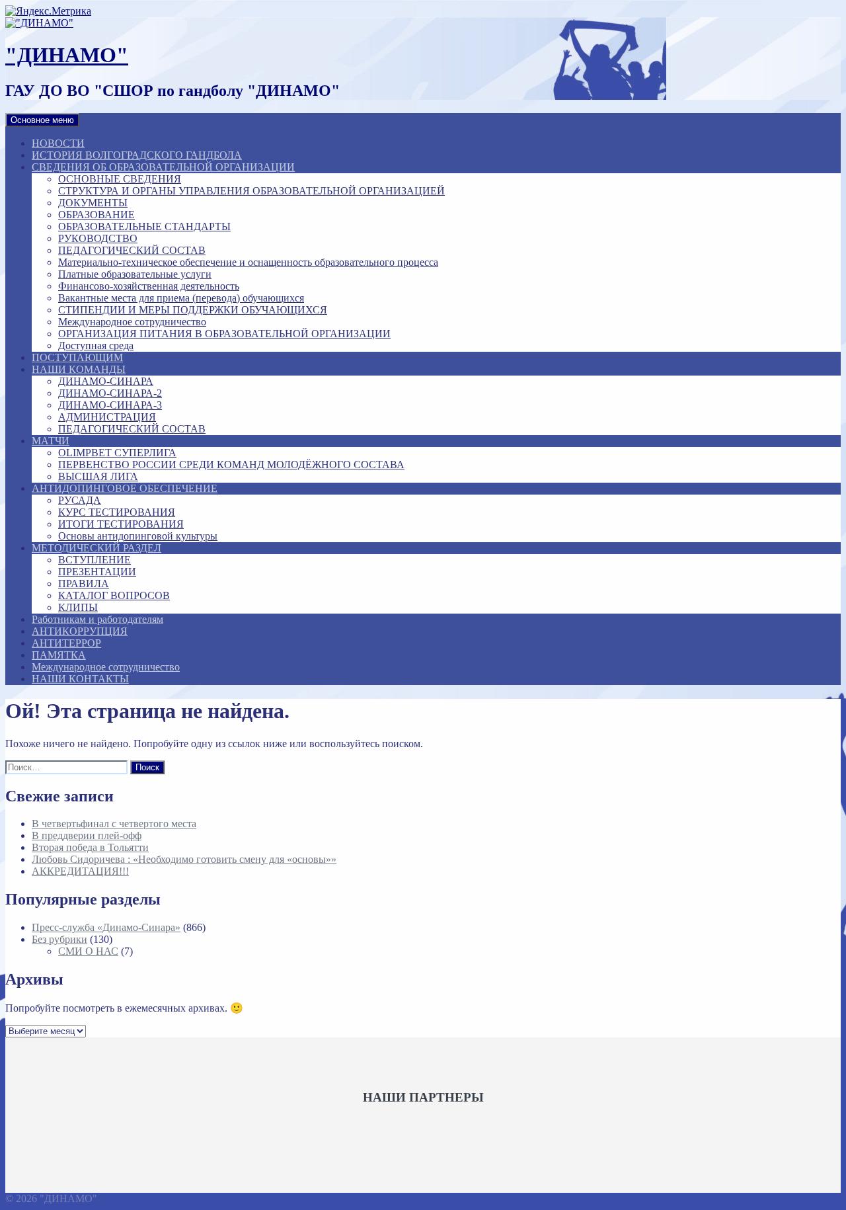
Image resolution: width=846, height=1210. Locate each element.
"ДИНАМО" (66, 55)
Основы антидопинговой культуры (137, 536)
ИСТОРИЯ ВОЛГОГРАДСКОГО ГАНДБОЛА (137, 155)
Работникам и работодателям (97, 619)
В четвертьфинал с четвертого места (114, 823)
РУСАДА (79, 500)
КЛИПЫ (78, 607)
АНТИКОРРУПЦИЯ (80, 631)
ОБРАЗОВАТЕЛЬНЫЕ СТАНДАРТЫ (144, 226)
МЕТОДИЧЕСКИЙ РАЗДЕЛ (96, 547)
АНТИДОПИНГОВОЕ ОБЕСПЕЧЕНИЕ (124, 488)
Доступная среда (96, 345)
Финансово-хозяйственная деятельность (148, 286)
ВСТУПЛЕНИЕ (94, 559)
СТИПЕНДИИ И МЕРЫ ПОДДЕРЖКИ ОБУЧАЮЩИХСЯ (192, 309)
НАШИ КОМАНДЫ (79, 369)
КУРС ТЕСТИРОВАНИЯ (116, 512)
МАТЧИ (50, 440)
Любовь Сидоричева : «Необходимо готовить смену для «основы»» (184, 859)
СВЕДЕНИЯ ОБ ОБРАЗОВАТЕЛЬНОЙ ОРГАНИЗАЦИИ (163, 167)
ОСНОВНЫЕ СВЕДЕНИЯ (119, 178)
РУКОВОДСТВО (97, 238)
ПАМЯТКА (59, 655)
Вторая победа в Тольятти (90, 847)
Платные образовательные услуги (135, 274)
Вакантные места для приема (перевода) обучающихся (181, 297)
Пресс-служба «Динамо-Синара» (106, 927)
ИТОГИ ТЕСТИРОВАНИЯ (121, 524)
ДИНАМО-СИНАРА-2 (110, 393)
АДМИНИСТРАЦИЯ (107, 417)
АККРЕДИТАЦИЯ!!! (80, 871)
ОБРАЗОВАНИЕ (96, 214)
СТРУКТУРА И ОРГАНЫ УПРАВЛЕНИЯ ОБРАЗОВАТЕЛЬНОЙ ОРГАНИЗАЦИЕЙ (251, 190)
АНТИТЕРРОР (66, 643)
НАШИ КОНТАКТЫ (80, 678)
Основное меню (42, 120)
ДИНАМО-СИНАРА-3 (110, 405)
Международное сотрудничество (132, 321)
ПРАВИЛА (83, 583)
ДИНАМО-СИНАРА (105, 381)
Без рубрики (59, 939)
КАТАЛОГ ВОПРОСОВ (114, 595)
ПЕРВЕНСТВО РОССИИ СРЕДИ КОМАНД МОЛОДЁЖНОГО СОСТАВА (231, 464)
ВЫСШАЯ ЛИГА (98, 476)
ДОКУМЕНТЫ (93, 202)
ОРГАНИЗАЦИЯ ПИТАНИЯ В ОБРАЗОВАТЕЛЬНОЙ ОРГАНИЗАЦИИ (224, 333)
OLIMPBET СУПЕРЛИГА (117, 452)
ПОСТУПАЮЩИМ (77, 357)
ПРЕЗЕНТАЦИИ (97, 571)
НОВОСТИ (58, 143)
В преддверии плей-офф (86, 835)
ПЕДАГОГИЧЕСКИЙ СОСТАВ (132, 250)
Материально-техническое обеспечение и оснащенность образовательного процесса (248, 262)
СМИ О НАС (88, 951)
